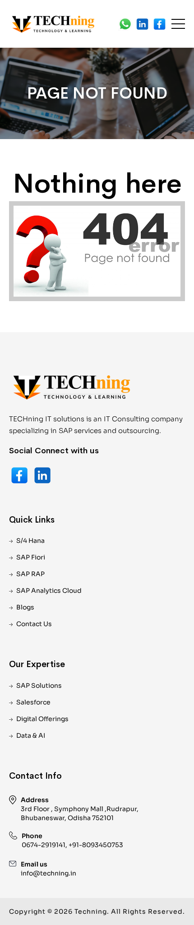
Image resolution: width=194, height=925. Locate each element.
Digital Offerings (42, 719)
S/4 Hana (30, 541)
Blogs (25, 607)
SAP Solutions (39, 685)
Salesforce (33, 702)
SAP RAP (30, 574)
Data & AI (30, 735)
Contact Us (34, 624)
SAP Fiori (30, 557)
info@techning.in (48, 873)
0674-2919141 (43, 845)
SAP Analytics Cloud (49, 591)
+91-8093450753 (96, 845)
